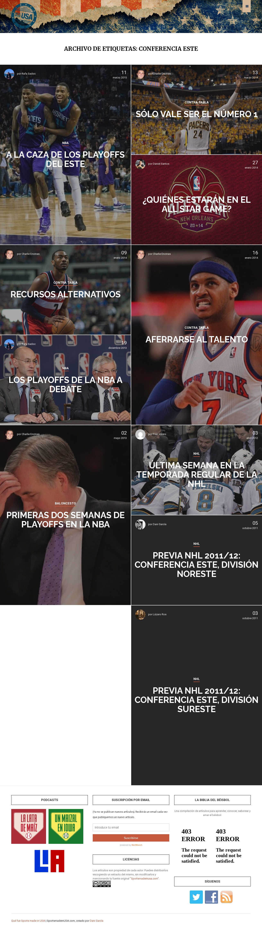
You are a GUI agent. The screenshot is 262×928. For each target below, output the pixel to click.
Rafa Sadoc (29, 73)
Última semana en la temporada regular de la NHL (196, 474)
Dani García (159, 524)
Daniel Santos (161, 163)
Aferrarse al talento (197, 339)
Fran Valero (159, 434)
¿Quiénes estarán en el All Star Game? (197, 204)
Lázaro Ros (159, 614)
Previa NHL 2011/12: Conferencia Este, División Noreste (197, 565)
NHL (196, 454)
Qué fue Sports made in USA (28, 920)
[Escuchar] (28, 826)
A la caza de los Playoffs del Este (65, 159)
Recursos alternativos (65, 294)
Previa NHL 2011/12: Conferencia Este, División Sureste (197, 700)
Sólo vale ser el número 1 (197, 114)
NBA (65, 143)
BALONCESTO (65, 503)
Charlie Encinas (162, 73)
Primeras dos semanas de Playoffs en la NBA (65, 519)
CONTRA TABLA (197, 102)
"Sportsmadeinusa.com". (144, 878)
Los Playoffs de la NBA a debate (65, 384)
